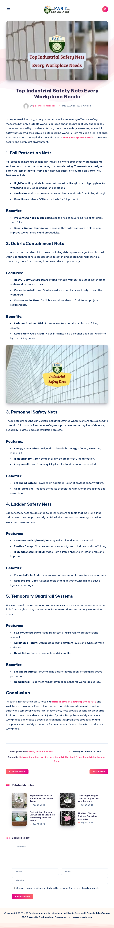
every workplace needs (77, 137)
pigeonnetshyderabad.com (47, 913)
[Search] (105, 9)
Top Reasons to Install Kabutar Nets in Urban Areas (41, 798)
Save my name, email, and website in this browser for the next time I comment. (57, 888)
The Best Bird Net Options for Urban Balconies (87, 816)
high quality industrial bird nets (36, 757)
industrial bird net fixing (68, 757)
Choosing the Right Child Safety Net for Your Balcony (88, 798)
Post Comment (22, 896)
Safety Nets (34, 751)
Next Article (99, 771)
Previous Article (17, 771)
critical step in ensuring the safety (73, 701)
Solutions (47, 751)
